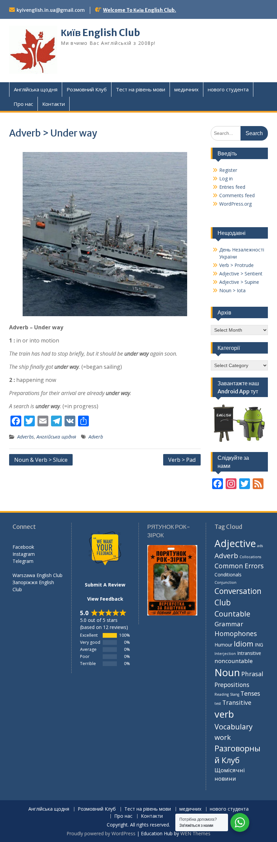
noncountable (234, 661)
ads (260, 545)
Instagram (23, 554)
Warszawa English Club (37, 575)
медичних (186, 89)
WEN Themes (195, 833)
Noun (227, 672)
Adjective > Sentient (240, 273)
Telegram (22, 561)
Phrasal (252, 673)
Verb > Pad (182, 459)
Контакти (53, 103)
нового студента (228, 89)
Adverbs (25, 436)
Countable (232, 614)
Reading (222, 694)
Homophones (236, 633)
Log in (226, 178)
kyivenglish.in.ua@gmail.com (51, 10)
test (218, 703)
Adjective (235, 543)
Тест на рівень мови (140, 89)
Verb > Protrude (236, 265)
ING (259, 644)
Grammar (229, 624)
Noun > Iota (232, 290)
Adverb (96, 436)
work (223, 737)
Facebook (23, 547)
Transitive (236, 702)
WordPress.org (235, 204)
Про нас (23, 103)
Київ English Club (100, 33)
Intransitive (249, 653)
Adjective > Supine (239, 282)
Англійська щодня (35, 89)
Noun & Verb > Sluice (41, 459)
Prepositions (232, 685)
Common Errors (239, 565)
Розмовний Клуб (87, 89)
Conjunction (225, 582)
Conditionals (228, 574)
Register (228, 170)
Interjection (225, 653)
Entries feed (232, 187)
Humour (223, 644)
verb (224, 714)
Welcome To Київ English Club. (139, 10)
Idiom (243, 644)
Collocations (250, 556)
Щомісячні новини (230, 774)
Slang (234, 694)
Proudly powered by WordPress (101, 833)
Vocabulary (234, 726)
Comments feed (237, 195)
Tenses (250, 693)
